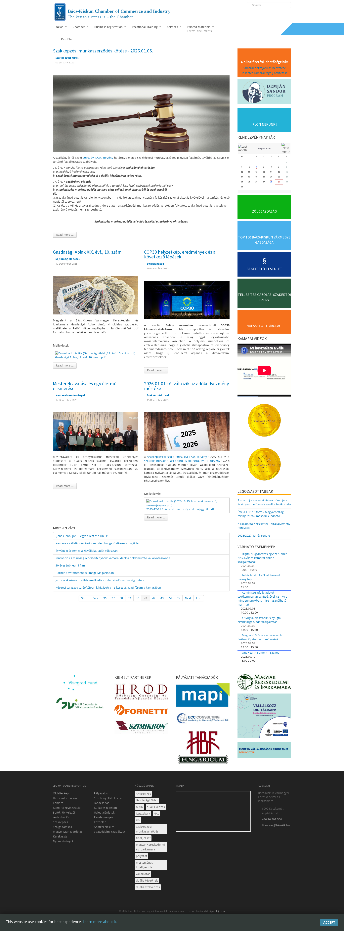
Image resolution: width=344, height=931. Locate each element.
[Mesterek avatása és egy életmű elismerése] (95, 431)
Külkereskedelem (105, 808)
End (198, 598)
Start (84, 598)
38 (121, 598)
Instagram (279, 13)
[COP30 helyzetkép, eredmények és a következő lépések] (187, 299)
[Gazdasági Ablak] (95, 294)
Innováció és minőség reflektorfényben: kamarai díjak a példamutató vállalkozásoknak (113, 558)
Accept (329, 922)
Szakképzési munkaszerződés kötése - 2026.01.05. (103, 51)
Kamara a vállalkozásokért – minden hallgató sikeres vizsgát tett (98, 543)
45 (178, 598)
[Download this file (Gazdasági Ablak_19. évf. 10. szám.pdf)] (95, 353)
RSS (287, 13)
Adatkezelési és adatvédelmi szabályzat (109, 829)
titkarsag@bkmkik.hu (276, 825)
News (60, 27)
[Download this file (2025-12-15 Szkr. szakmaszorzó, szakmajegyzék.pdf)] (187, 503)
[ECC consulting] (203, 719)
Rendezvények (103, 817)
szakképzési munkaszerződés (147, 829)
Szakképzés (60, 822)
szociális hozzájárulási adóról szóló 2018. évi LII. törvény (182, 461)
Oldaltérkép (61, 793)
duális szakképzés (148, 887)
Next (188, 598)
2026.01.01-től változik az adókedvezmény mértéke (186, 385)
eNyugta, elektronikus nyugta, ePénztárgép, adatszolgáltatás (259, 620)
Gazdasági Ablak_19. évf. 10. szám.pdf (80, 357)
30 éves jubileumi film (70, 565)
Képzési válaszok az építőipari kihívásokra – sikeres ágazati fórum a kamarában (108, 587)
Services (173, 27)
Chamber (79, 27)
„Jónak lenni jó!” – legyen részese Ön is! (82, 536)
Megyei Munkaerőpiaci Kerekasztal (68, 834)
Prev (95, 598)
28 (271, 181)
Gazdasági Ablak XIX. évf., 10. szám (87, 252)
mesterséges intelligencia (144, 865)
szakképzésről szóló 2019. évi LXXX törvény (177, 457)
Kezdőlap (100, 822)
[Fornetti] (141, 711)
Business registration (108, 27)
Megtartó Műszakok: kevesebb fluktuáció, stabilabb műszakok (259, 637)
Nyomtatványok (63, 841)
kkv (138, 820)
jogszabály (143, 813)
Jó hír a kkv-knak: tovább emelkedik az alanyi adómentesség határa (100, 580)
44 (170, 598)
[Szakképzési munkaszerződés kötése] (141, 113)
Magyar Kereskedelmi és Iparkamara (150, 847)
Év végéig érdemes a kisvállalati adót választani (87, 551)
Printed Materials (199, 29)
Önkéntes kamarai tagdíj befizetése (264, 73)
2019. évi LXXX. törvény (98, 158)
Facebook (265, 13)
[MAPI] (203, 696)
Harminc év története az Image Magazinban (85, 573)
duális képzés (156, 807)
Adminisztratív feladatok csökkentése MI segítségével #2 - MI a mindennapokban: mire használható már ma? (262, 598)
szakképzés (143, 794)
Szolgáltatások (62, 827)
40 (137, 598)
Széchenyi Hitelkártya (108, 798)
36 (105, 598)
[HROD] (141, 693)
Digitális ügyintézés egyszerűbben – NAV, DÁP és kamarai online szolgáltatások (263, 558)
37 (113, 598)
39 (129, 598)
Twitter (272, 13)
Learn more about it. (100, 921)
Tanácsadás (101, 803)
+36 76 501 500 (272, 819)
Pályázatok (101, 793)
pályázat (141, 856)
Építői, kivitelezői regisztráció (64, 815)
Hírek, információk (65, 798)
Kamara (58, 803)
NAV (156, 813)
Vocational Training (145, 27)
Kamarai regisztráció (66, 808)
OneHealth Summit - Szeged (261, 652)
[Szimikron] (141, 728)
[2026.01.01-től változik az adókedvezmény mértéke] (187, 431)
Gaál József (143, 838)
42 (153, 598)
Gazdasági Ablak (147, 800)
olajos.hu (219, 911)
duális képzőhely (147, 880)
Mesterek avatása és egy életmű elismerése (84, 385)
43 (162, 598)
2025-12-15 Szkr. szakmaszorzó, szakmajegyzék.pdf (180, 509)
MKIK (139, 807)
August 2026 (264, 148)
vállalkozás (143, 874)
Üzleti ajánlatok (104, 812)
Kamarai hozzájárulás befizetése (264, 68)
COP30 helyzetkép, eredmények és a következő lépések (180, 254)
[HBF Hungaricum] (203, 748)
